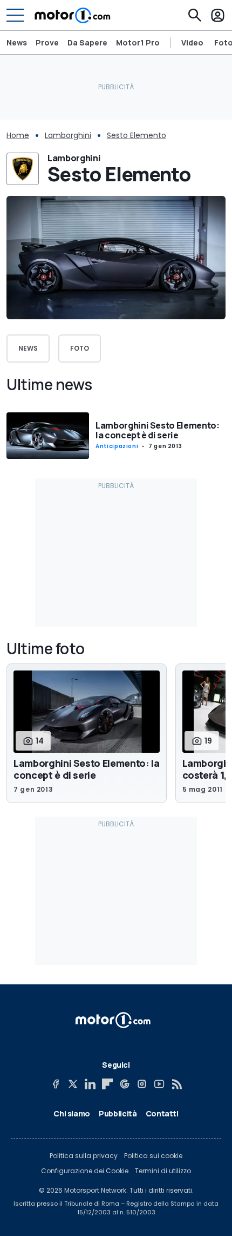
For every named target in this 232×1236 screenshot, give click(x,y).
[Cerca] (194, 15)
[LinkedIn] (90, 1084)
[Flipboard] (107, 1084)
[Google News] (124, 1084)
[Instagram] (142, 1084)
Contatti (162, 1113)
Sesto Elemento (136, 135)
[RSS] (176, 1084)
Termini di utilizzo (163, 1171)
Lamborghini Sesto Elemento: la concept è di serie (157, 430)
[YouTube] (159, 1084)
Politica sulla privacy (84, 1156)
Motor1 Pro (138, 42)
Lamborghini (68, 135)
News (16, 42)
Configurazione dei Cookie (84, 1171)
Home (17, 135)
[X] (72, 1084)
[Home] (72, 15)
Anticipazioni (116, 446)
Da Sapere (87, 42)
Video (192, 43)
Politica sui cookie (153, 1156)
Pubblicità (118, 1113)
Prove (47, 42)
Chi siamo (71, 1113)
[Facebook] (55, 1084)
